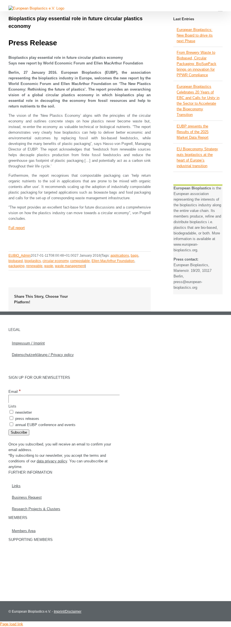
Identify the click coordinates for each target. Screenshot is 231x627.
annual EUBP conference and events (44, 425)
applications (119, 255)
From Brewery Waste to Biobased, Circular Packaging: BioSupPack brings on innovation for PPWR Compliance (196, 63)
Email (14, 391)
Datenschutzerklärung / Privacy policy (43, 355)
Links (16, 486)
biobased (15, 261)
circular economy (55, 261)
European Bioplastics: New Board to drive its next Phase (195, 35)
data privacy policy (52, 461)
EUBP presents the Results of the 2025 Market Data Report (192, 132)
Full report (16, 228)
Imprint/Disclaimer (67, 611)
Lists (12, 406)
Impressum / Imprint (28, 343)
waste (48, 266)
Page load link (11, 624)
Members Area (23, 531)
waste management (70, 266)
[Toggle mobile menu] (220, 9)
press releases (26, 418)
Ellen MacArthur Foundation (113, 261)
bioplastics (33, 261)
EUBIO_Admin (19, 255)
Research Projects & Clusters (36, 509)
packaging (16, 266)
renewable (34, 266)
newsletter (23, 412)
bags (134, 255)
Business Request (27, 497)
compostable (80, 261)
